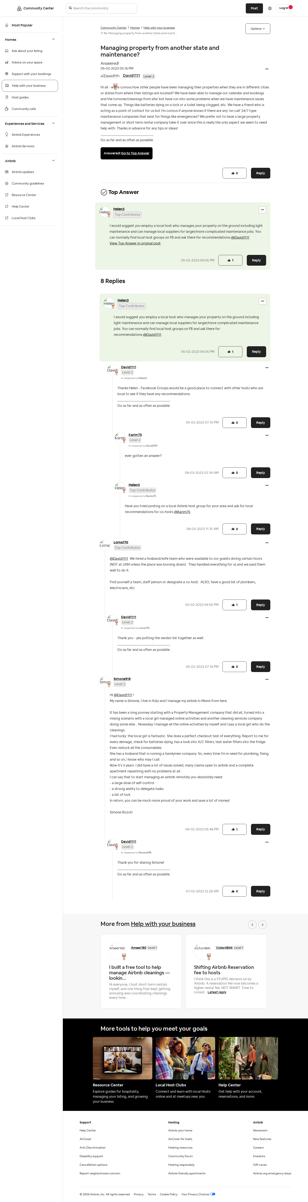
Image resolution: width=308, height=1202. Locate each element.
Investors (259, 1156)
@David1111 (240, 237)
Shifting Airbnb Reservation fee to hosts (224, 970)
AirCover (85, 1139)
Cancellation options (93, 1164)
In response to (134, 378)
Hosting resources (180, 1147)
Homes (135, 27)
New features (262, 1139)
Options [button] (256, 29)
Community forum (180, 1156)
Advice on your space (27, 62)
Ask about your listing (27, 51)
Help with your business (29, 85)
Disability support (91, 1156)
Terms (152, 1194)
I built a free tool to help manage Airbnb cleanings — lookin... (139, 972)
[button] (267, 69)
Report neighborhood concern (100, 1173)
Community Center (114, 27)
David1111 (131, 75)
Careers (258, 1147)
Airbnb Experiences (26, 134)
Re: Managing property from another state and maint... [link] (140, 33)
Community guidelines (28, 183)
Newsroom (260, 1130)
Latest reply (217, 992)
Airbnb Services (23, 146)
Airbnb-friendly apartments (186, 1173)
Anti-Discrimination (93, 1147)
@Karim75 (182, 512)
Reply (260, 173)
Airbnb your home (180, 1130)
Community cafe (24, 109)
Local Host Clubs (23, 218)
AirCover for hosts (180, 1139)
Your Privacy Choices (195, 1194)
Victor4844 (224, 948)
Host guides (20, 97)
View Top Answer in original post (135, 243)
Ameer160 (138, 948)
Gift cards (260, 1164)
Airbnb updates (23, 172)
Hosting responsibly (181, 1164)
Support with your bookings (31, 74)
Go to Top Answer (135, 153)
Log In (284, 8)
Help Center (21, 206)
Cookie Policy (168, 1194)
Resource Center (24, 195)
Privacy (139, 1194)
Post (254, 8)
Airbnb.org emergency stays (272, 1173)
